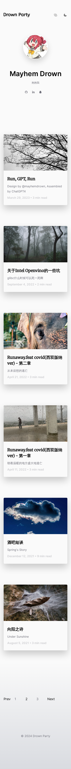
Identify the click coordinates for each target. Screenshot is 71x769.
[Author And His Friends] (55, 15)
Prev (7, 699)
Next (51, 699)
